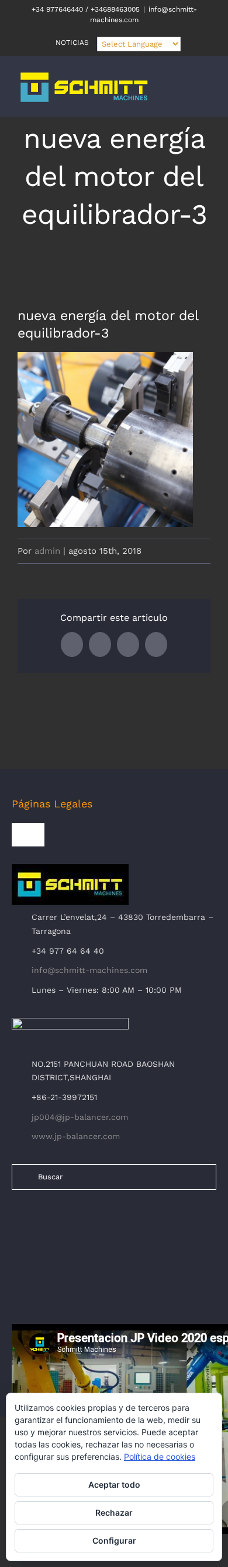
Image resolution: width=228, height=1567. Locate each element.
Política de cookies (159, 1456)
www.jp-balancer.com (76, 1136)
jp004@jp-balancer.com (80, 1117)
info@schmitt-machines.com (89, 970)
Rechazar (114, 1512)
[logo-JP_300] (70, 1022)
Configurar (114, 1540)
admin (47, 551)
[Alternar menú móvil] (205, 93)
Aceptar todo (114, 1484)
